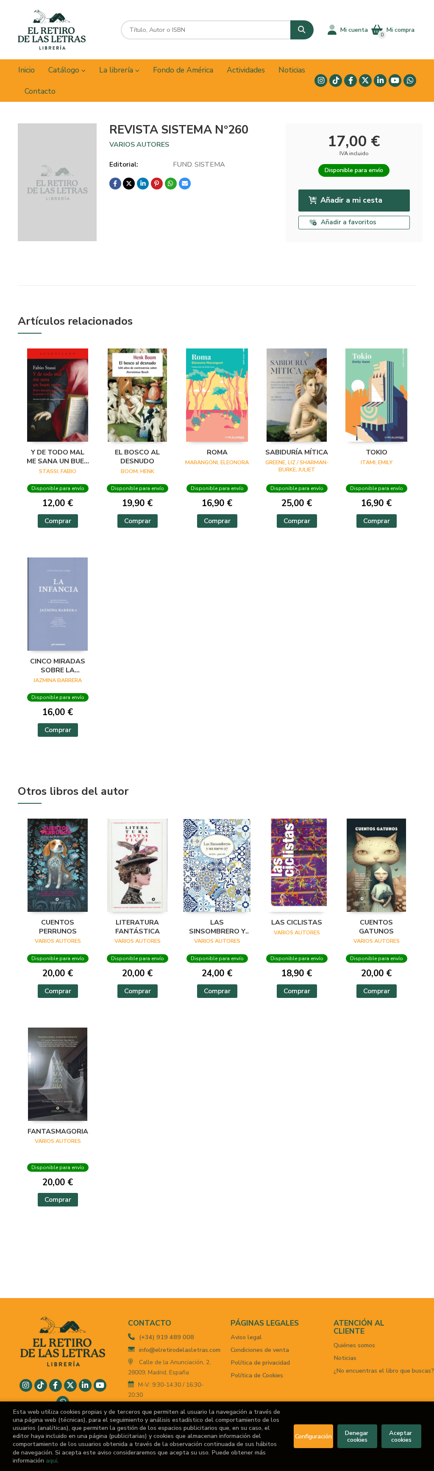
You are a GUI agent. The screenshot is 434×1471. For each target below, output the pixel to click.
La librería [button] (117, 70)
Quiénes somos (354, 1345)
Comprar (58, 521)
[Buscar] (302, 29)
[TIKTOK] (335, 80)
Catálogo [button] (64, 70)
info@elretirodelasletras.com (179, 1350)
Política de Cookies (257, 1375)
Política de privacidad (260, 1362)
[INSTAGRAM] (320, 80)
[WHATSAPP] (409, 80)
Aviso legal (246, 1337)
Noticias (345, 1358)
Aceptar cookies (401, 1436)
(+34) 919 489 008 (166, 1337)
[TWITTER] (365, 80)
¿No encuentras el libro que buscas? (384, 1370)
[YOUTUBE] (395, 80)
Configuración (313, 1436)
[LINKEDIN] (380, 80)
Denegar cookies (357, 1436)
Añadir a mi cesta (351, 200)
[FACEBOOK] (350, 80)
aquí (51, 1460)
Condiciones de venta (260, 1350)
